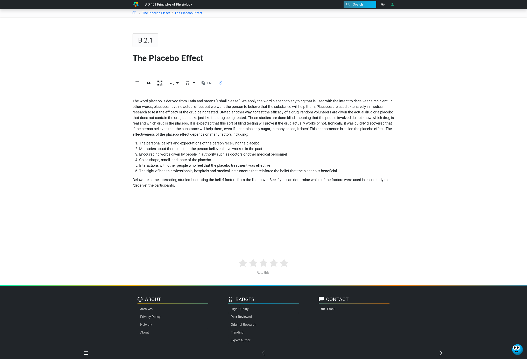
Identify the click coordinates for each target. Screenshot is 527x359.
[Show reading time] (220, 83)
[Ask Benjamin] (517, 349)
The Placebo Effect (156, 13)
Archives (146, 309)
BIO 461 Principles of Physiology (168, 4)
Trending (237, 332)
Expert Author (240, 340)
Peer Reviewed (241, 317)
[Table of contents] (134, 13)
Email (331, 309)
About (144, 332)
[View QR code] (160, 83)
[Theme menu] (383, 4)
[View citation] (149, 83)
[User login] (392, 4)
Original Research (243, 325)
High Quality (240, 309)
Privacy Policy (150, 317)
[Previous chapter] (263, 353)
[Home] (135, 4)
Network (146, 325)
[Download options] (174, 83)
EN (209, 83)
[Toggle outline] (138, 83)
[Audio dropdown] (190, 83)
